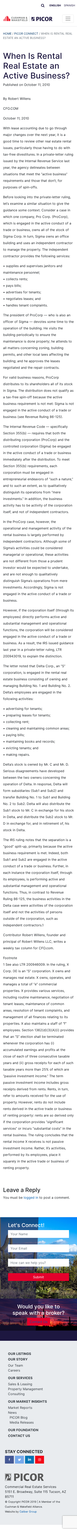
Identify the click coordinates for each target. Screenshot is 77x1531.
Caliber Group (28, 1511)
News (12, 1412)
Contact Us (38, 1322)
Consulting (16, 1394)
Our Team (15, 1365)
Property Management (25, 1389)
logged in (31, 1197)
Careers (14, 1370)
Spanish (69, 5)
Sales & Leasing (20, 1384)
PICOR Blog (19, 1417)
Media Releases (22, 1422)
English (55, 5)
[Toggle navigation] (68, 19)
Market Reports (20, 1408)
